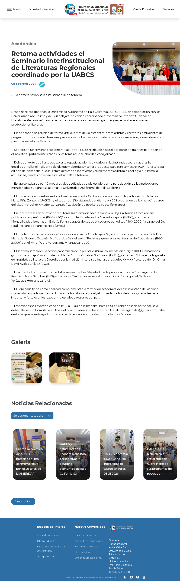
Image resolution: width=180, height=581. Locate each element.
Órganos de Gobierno (88, 557)
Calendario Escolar (86, 535)
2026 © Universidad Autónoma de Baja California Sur (90, 577)
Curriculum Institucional (89, 541)
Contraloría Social (47, 535)
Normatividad (83, 552)
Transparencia (45, 556)
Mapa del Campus (86, 546)
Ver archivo (23, 501)
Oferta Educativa (143, 9)
